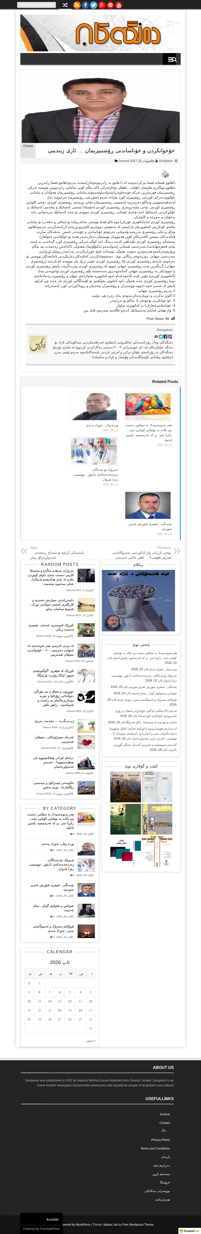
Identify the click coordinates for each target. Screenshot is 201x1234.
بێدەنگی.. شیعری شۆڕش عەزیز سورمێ (152, 687)
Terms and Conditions (155, 1148)
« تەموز (90, 1040)
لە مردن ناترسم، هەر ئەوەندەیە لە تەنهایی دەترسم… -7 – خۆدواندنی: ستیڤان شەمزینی (50, 650)
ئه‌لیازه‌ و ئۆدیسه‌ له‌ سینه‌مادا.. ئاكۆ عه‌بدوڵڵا (151, 722)
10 (90, 1001)
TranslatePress (50, 1229)
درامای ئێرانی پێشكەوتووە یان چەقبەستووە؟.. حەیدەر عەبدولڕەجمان (53, 762)
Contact (165, 1123)
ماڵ (163, 1130)
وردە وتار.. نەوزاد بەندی (102, 425)
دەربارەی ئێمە (161, 1165)
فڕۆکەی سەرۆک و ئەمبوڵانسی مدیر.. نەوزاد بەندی (147, 699)
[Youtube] (118, 4)
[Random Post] (65, 5)
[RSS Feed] (77, 4)
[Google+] (102, 4)
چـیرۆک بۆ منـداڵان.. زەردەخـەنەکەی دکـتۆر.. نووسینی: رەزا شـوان (95, 474)
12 (70, 1001)
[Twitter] (93, 4)
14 (50, 1001)
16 (29, 1001)
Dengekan (166, 161)
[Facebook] (85, 4)
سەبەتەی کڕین (161, 1174)
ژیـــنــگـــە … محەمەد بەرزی (54, 721)
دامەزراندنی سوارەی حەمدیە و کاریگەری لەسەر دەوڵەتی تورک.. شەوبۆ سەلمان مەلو (52, 604)
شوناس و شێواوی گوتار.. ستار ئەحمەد (154, 693)
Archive (165, 1114)
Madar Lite (110, 1224)
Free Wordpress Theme (138, 1224)
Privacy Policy (160, 1140)
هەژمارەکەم (162, 1199)
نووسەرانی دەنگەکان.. (156, 1191)
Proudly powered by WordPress (69, 1224)
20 (59, 1010)
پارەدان (165, 1157)
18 (80, 1010)
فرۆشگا (165, 1182)
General (124, 161)
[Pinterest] (110, 4)
